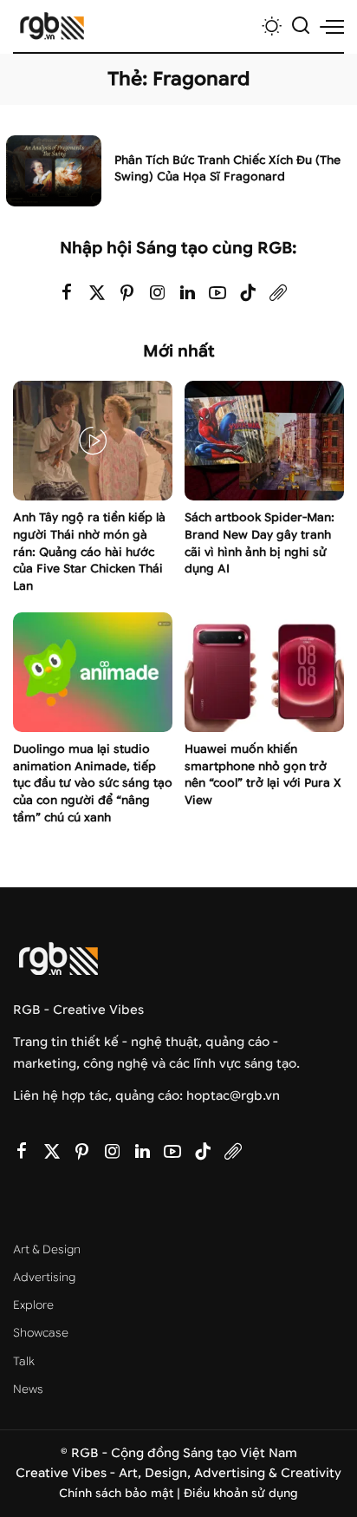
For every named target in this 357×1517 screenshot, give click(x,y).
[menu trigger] (332, 26)
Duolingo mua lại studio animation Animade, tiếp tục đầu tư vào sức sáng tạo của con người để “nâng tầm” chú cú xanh (92, 783)
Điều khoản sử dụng (241, 1493)
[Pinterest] (127, 294)
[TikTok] (247, 294)
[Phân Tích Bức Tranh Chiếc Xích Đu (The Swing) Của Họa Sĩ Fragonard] (53, 171)
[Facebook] (66, 294)
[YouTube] (217, 294)
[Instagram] (157, 294)
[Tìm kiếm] (300, 26)
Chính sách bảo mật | (121, 1493)
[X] (97, 294)
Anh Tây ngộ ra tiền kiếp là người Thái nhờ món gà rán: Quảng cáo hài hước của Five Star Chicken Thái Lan (89, 551)
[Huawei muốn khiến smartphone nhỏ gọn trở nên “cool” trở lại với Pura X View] (264, 672)
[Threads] (278, 294)
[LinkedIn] (187, 294)
